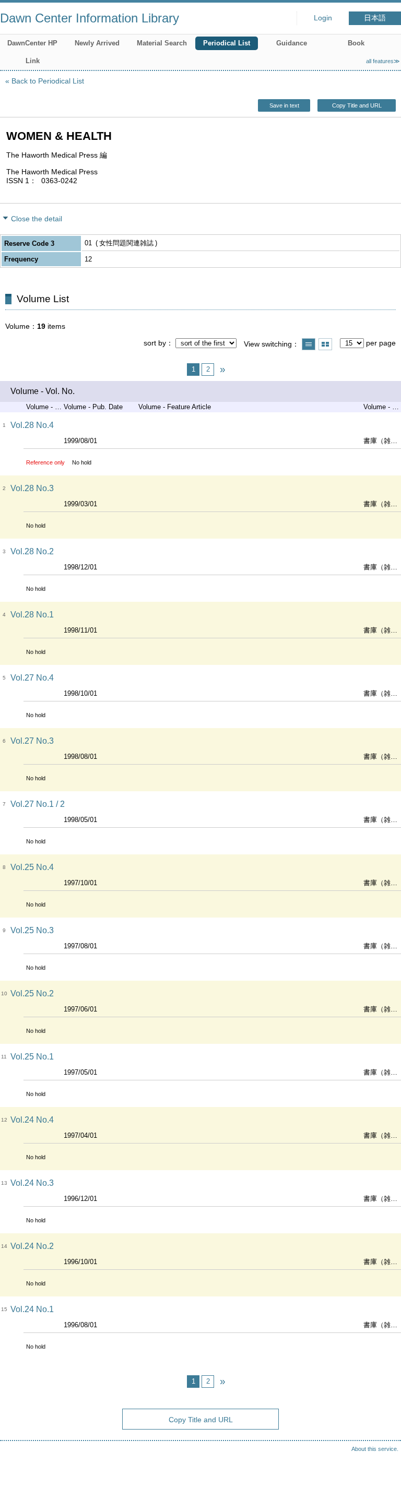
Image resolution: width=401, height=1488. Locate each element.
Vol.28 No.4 (32, 425)
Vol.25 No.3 (32, 930)
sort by (155, 343)
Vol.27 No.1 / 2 (37, 804)
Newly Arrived (97, 43)
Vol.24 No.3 (32, 1183)
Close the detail (36, 219)
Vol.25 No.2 (32, 993)
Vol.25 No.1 (32, 1056)
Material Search (162, 43)
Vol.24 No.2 (32, 1246)
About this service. (374, 1449)
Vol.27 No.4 (32, 677)
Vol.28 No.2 (32, 551)
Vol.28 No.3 (32, 488)
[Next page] (222, 369)
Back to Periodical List (47, 81)
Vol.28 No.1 (32, 614)
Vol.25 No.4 (32, 867)
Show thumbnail (325, 344)
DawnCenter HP (32, 43)
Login (323, 18)
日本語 (375, 18)
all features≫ (383, 61)
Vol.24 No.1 (32, 1309)
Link (33, 61)
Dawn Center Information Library (89, 18)
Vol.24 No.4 (32, 1119)
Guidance (291, 43)
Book (356, 43)
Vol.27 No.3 (32, 740)
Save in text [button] (284, 105)
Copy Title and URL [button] (357, 105)
